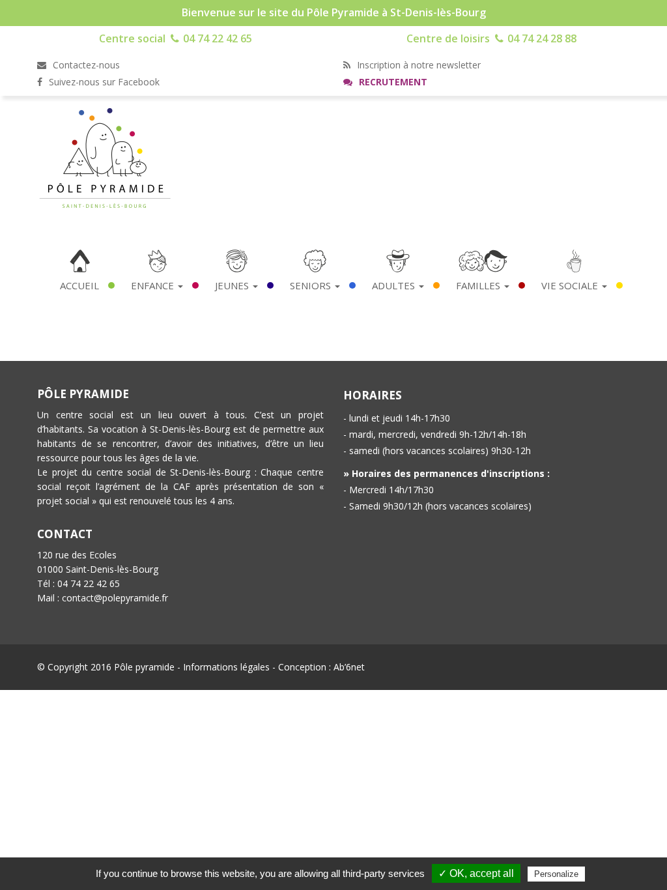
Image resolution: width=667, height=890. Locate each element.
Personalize (556, 874)
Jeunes (233, 285)
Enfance (154, 285)
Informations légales (226, 667)
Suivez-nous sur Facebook (103, 82)
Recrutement (391, 82)
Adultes (395, 285)
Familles (479, 285)
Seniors (312, 285)
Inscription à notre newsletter (417, 65)
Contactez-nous (85, 65)
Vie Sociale (571, 285)
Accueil (79, 285)
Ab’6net (349, 667)
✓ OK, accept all (476, 873)
